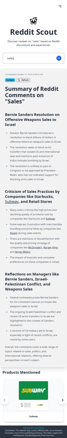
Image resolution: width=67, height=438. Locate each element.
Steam (13, 233)
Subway (12, 201)
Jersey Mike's (22, 252)
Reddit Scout (33, 32)
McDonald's (35, 247)
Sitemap (26, 428)
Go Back (10, 80)
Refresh (25, 80)
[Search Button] (58, 58)
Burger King (50, 247)
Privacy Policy (38, 428)
